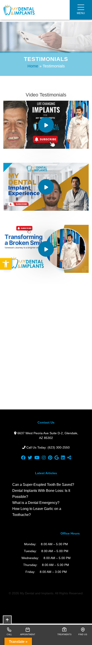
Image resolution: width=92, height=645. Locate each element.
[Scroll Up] (7, 620)
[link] (6, 264)
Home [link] (32, 66)
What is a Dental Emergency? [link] (35, 503)
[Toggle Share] (69, 457)
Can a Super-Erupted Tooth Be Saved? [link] (43, 484)
